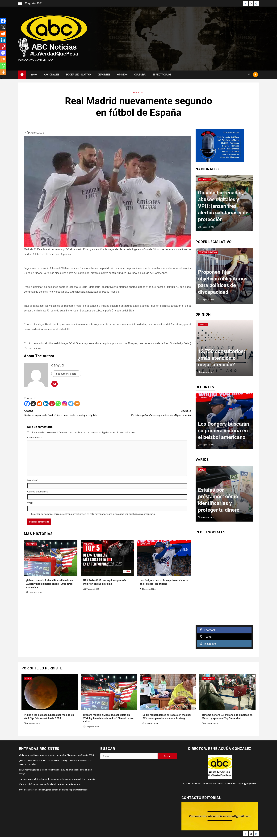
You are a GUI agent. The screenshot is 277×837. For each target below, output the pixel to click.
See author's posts (66, 373)
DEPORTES (104, 74)
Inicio (33, 74)
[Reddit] (39, 403)
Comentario (34, 437)
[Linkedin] (46, 403)
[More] (77, 403)
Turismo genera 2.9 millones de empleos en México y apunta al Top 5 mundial (57, 779)
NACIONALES (51, 74)
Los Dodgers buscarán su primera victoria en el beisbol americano (164, 582)
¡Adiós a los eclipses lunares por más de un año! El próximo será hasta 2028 (56, 755)
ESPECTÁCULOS (161, 74)
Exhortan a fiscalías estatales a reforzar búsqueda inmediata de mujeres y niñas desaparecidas (221, 278)
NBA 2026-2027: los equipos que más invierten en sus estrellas (104, 582)
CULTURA (140, 74)
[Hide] (1, 78)
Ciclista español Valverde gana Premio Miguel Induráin (161, 412)
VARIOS (202, 470)
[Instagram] (256, 3)
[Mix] (3, 59)
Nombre (32, 480)
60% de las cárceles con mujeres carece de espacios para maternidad (53, 789)
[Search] (249, 75)
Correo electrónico (38, 491)
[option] (224, 204)
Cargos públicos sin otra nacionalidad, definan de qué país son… (50, 784)
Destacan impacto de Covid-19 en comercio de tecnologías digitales (61, 412)
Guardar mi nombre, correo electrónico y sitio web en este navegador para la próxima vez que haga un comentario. (93, 513)
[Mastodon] (3, 53)
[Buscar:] (129, 756)
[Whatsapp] (58, 403)
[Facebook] (245, 3)
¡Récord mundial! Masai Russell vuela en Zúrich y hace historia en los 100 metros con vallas (49, 584)
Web (30, 502)
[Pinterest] (52, 403)
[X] (33, 403)
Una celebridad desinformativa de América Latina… (218, 358)
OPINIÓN (122, 74)
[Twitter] (251, 3)
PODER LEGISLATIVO (78, 74)
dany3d (57, 365)
